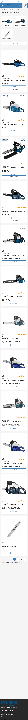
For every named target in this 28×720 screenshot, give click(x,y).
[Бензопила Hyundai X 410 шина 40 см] (14, 321)
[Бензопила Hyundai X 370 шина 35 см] (14, 238)
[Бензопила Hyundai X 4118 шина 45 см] (14, 63)
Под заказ (14, 261)
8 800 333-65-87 (23, 2)
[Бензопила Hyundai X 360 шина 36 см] (14, 487)
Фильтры (15, 43)
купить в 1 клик (14, 89)
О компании (5, 717)
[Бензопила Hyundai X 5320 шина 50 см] (14, 279)
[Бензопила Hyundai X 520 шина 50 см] (14, 106)
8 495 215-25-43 (23, 1)
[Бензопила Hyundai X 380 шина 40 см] (14, 446)
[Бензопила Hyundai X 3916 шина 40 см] (14, 194)
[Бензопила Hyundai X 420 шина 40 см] (14, 150)
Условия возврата (7, 714)
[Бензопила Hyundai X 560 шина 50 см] (14, 404)
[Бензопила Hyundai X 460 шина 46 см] (14, 362)
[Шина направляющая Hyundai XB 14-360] (14, 529)
